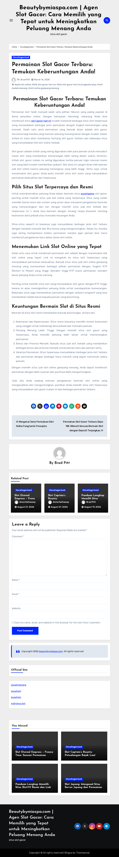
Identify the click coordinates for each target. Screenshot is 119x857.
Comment (18, 536)
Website (16, 608)
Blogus (68, 852)
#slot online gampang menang (43, 88)
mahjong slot (18, 703)
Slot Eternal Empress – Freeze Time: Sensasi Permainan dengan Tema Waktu (34, 755)
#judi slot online (23, 84)
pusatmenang (18, 685)
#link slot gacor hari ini (44, 84)
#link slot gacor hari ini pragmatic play (76, 84)
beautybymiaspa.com (50, 651)
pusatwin (16, 691)
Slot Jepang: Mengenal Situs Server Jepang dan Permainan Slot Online (83, 787)
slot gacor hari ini (41, 120)
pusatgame (87, 193)
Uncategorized (21, 57)
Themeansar (83, 852)
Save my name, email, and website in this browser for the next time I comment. (57, 622)
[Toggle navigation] (11, 20)
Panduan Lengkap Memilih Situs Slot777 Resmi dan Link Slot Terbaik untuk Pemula (33, 787)
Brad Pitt (25, 79)
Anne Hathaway (27, 502)
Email (15, 594)
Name (16, 580)
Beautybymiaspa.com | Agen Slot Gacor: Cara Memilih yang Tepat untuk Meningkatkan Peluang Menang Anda (32, 823)
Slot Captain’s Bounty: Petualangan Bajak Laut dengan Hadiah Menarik (80, 755)
